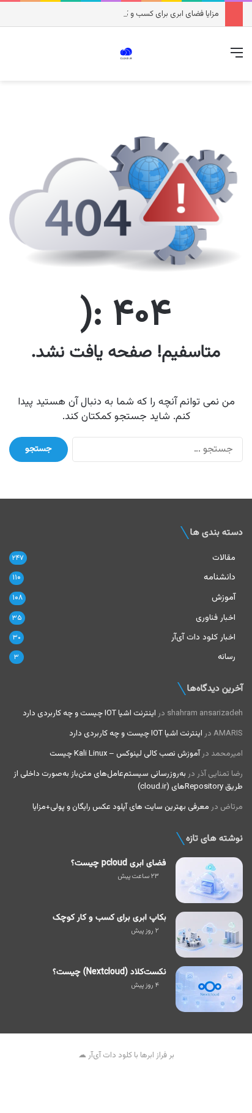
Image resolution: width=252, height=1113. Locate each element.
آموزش (223, 597)
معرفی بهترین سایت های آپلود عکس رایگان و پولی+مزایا (120, 807)
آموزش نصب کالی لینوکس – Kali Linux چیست (125, 754)
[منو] (237, 58)
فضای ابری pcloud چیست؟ (118, 863)
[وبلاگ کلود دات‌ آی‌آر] (126, 53)
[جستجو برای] (15, 58)
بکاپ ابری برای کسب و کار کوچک (109, 918)
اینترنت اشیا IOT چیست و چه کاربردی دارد (89, 713)
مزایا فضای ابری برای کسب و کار (169, 14)
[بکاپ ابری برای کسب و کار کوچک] (209, 935)
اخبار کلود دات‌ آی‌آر (203, 637)
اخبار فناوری (215, 617)
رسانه (226, 656)
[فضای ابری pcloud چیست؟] (209, 880)
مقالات (223, 557)
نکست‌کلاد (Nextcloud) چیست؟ (109, 972)
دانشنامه (219, 577)
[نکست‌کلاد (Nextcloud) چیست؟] (209, 989)
